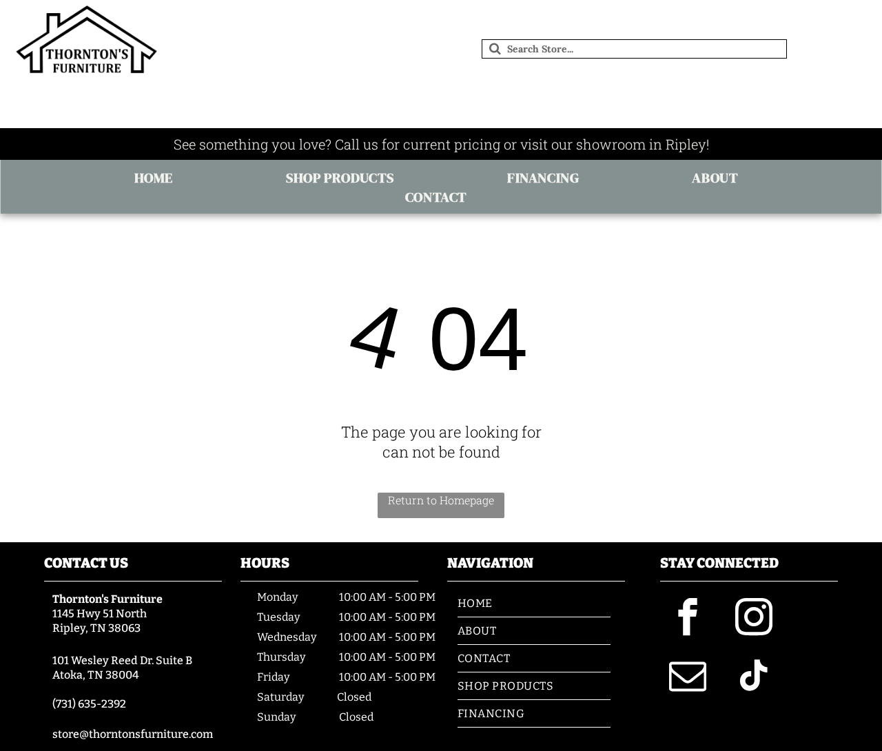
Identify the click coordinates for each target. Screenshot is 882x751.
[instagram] (753, 619)
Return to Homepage (441, 500)
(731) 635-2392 (89, 703)
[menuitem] (158, 177)
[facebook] (687, 619)
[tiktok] (753, 677)
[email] (687, 677)
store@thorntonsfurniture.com (132, 734)
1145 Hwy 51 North (99, 613)
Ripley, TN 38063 (96, 628)
